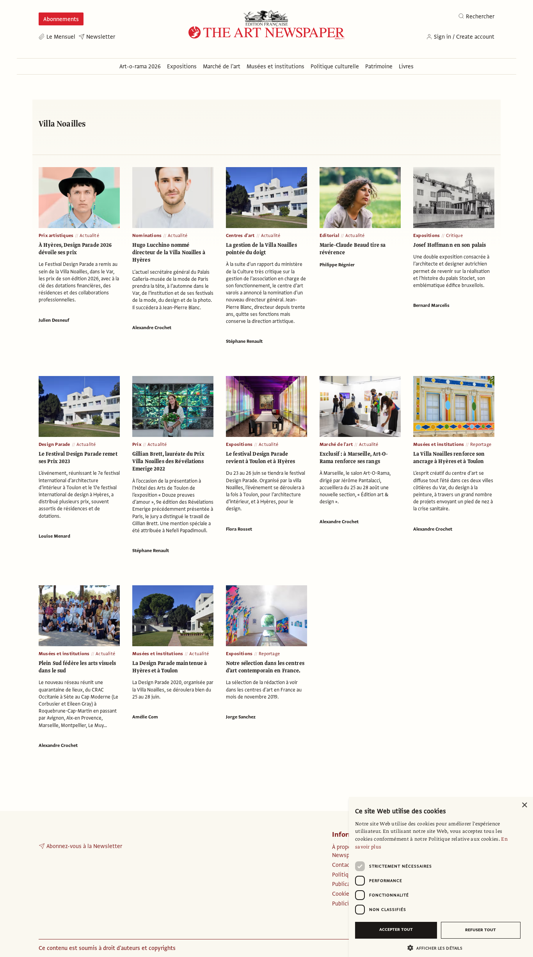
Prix (136, 444)
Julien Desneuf (54, 320)
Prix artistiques (56, 235)
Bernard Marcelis (431, 305)
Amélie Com (145, 717)
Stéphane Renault (244, 341)
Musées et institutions (438, 444)
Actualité (89, 235)
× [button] (524, 805)
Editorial (329, 235)
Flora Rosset (239, 529)
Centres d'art (240, 235)
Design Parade (54, 444)
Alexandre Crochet (151, 327)
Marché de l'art (336, 444)
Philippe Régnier (337, 265)
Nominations (147, 235)
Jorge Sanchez (241, 717)
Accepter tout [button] (396, 929)
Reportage (480, 444)
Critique (454, 235)
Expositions (426, 235)
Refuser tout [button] (480, 930)
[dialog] (441, 877)
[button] (438, 948)
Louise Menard (54, 536)
